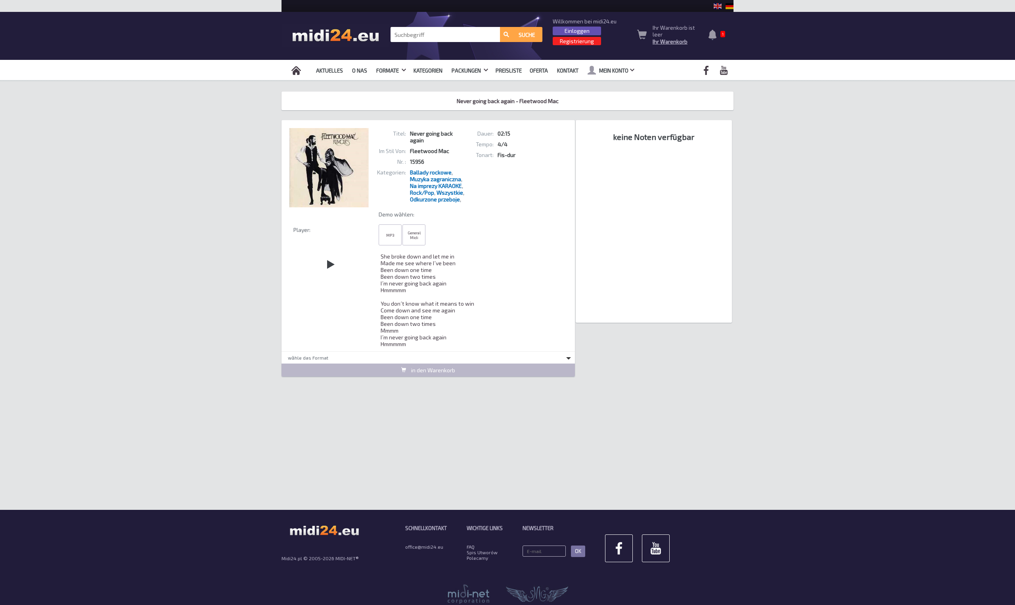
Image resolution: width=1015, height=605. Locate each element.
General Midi (414, 235)
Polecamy (477, 558)
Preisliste (509, 70)
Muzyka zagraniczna (435, 179)
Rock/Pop (422, 192)
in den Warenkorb (432, 370)
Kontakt (567, 70)
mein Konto (613, 70)
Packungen (467, 70)
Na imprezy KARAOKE (436, 185)
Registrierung (577, 41)
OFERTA (539, 70)
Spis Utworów (482, 552)
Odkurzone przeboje (435, 199)
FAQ (471, 546)
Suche (527, 34)
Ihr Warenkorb (670, 41)
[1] (714, 36)
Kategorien (428, 70)
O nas (359, 70)
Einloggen (577, 30)
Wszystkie (450, 192)
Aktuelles (329, 70)
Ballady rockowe (431, 172)
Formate (388, 70)
